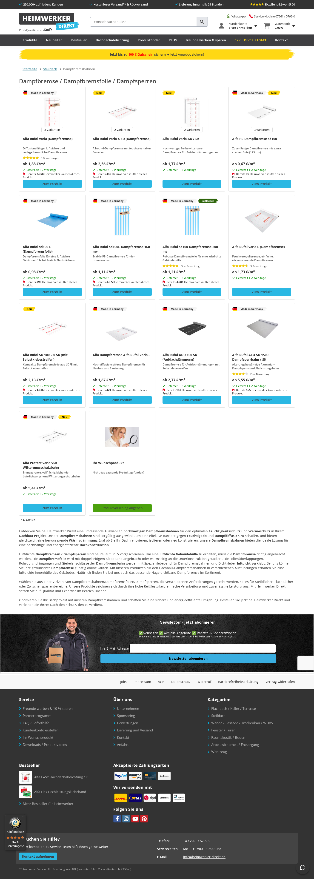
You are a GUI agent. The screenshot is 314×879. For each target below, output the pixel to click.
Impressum (142, 681)
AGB (161, 681)
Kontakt (281, 40)
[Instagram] (126, 818)
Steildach (50, 69)
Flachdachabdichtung (112, 40)
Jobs (123, 681)
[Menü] (23, 817)
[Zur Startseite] (49, 22)
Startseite (30, 69)
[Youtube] (135, 818)
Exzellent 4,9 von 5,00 (280, 4)
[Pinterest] (144, 818)
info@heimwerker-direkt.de (204, 857)
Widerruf (204, 681)
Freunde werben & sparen (206, 40)
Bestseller (79, 40)
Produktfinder (149, 40)
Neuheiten (54, 40)
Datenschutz (181, 681)
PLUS (173, 40)
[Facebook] (117, 818)
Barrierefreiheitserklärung (238, 681)
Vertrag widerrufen (280, 681)
